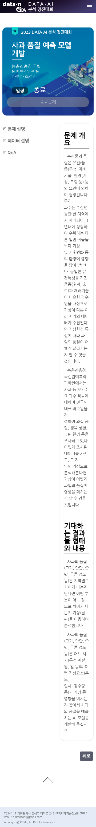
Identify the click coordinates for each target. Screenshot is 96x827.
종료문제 (48, 102)
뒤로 (86, 756)
